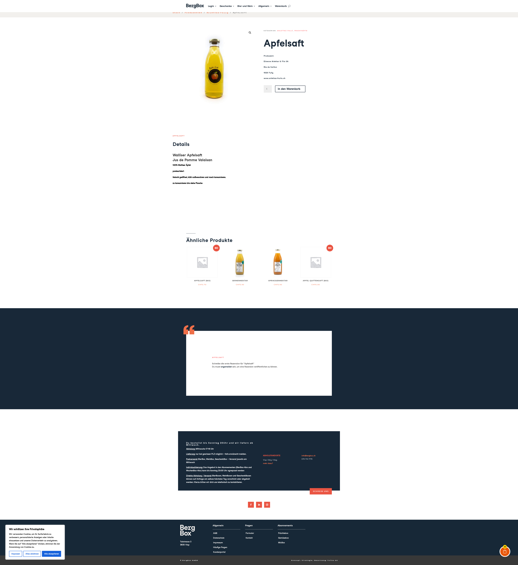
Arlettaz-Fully (218, 13)
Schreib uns (321, 491)
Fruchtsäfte (301, 30)
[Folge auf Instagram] (267, 505)
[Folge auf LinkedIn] (259, 505)
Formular (250, 533)
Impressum (218, 543)
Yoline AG (333, 560)
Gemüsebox (283, 538)
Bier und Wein (245, 6)
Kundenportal (219, 552)
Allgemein (263, 6)
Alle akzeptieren (51, 554)
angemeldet (226, 367)
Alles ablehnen (32, 554)
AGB (215, 533)
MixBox (281, 543)
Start (176, 13)
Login (211, 6)
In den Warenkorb (289, 89)
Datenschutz (218, 538)
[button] (250, 32)
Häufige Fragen (220, 547)
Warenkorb (281, 6)
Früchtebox (283, 533)
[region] (35, 542)
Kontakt (249, 538)
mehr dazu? (268, 463)
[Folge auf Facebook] (251, 505)
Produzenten (193, 13)
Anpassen (15, 554)
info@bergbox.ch (308, 456)
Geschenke (226, 6)
